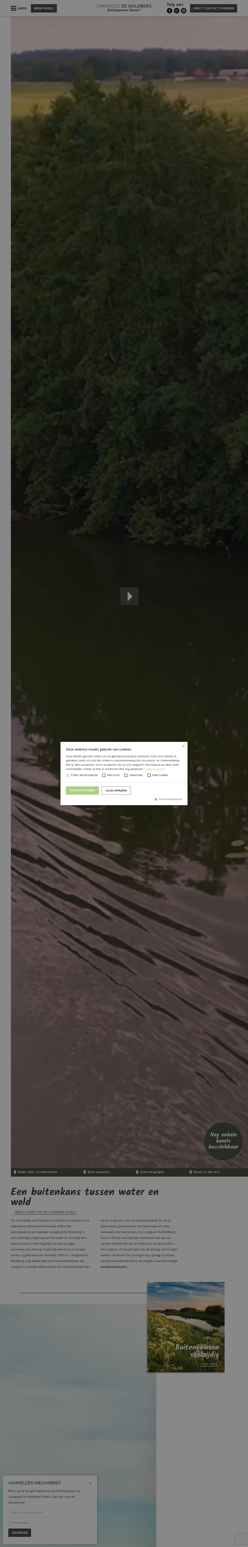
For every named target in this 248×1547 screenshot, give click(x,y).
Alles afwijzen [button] (116, 790)
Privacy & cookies (154, 769)
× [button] (183, 746)
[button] (124, 799)
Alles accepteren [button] (82, 790)
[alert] (124, 773)
